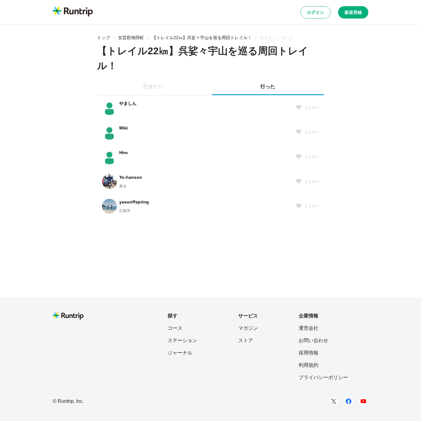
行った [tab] (267, 86)
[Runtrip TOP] (73, 12)
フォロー (311, 107)
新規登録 (353, 12)
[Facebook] (349, 401)
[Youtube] (363, 401)
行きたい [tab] (153, 86)
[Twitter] (334, 401)
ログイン (315, 12)
